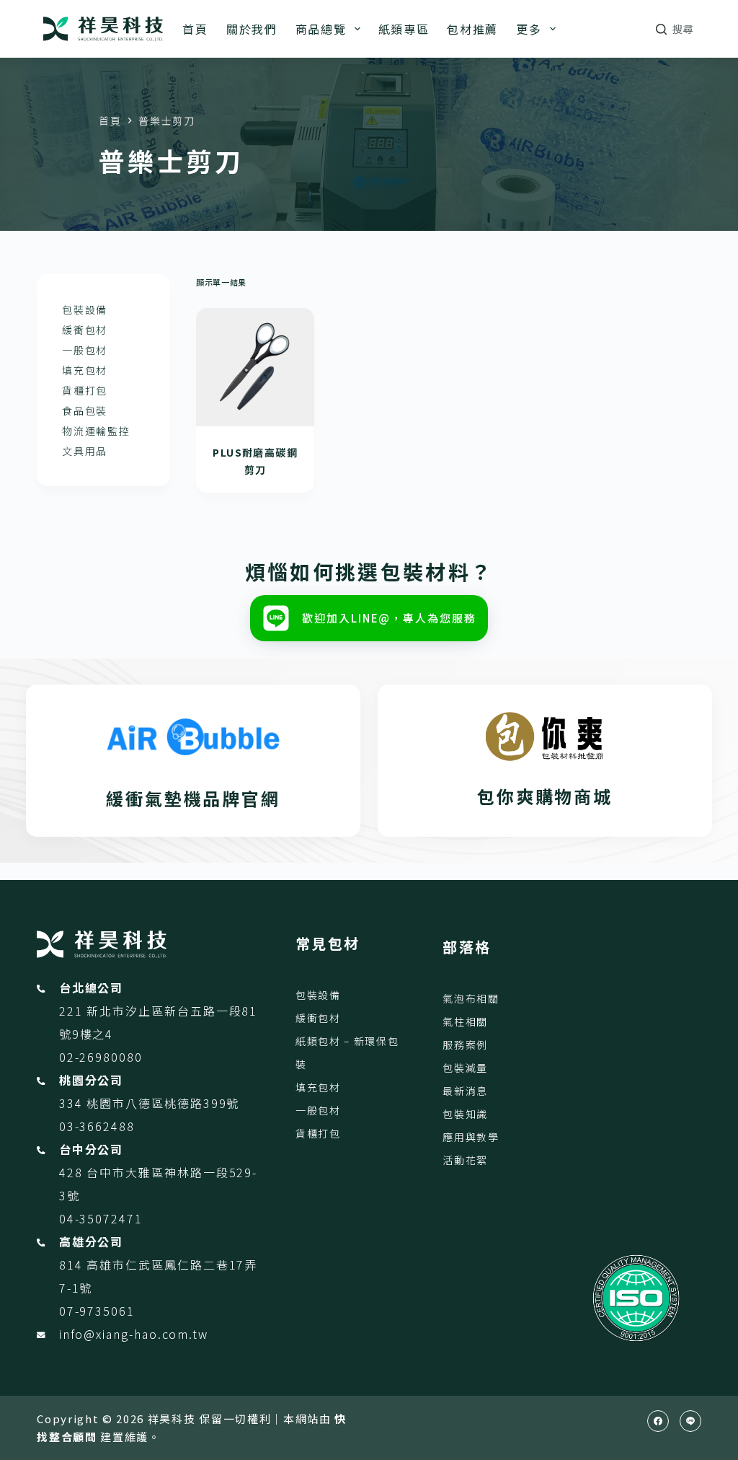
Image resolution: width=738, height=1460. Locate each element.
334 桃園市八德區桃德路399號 (149, 1103)
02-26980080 (101, 1056)
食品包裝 (84, 410)
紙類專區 (404, 29)
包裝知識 (465, 1114)
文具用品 (84, 451)
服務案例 (465, 1044)
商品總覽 (321, 29)
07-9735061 (97, 1310)
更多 (528, 29)
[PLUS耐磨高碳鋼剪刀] (255, 367)
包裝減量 (465, 1067)
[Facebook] (658, 1421)
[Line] (690, 1421)
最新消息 (465, 1090)
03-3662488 (97, 1126)
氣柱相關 (465, 1021)
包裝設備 (84, 309)
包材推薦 (472, 29)
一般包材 (84, 350)
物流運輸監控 (96, 430)
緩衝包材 (84, 329)
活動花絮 (465, 1160)
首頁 (195, 29)
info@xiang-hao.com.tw (133, 1333)
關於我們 (251, 29)
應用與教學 (471, 1137)
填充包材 (84, 370)
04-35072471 (101, 1218)
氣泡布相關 (471, 998)
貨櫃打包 (84, 390)
